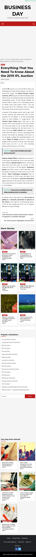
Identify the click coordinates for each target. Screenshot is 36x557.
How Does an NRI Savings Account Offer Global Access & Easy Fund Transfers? (8, 496)
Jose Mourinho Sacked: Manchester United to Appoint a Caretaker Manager (17, 214)
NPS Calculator (6, 366)
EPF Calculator (6, 348)
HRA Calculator (6, 357)
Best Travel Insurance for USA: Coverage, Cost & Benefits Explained (26, 465)
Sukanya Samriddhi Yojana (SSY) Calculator (15, 387)
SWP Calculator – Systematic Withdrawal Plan (15, 390)
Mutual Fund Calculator (9, 363)
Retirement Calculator (8, 378)
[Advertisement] (18, 42)
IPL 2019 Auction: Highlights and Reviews (19, 219)
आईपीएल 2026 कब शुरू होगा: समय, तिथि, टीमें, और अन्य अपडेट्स (8, 287)
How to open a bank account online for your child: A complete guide (26, 495)
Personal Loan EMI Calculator (10, 369)
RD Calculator (6, 375)
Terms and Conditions (10, 542)
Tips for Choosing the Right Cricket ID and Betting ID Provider (8, 319)
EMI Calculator (6, 345)
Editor (4, 259)
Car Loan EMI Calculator (9, 339)
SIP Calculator (6, 384)
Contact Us (21, 542)
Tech (3, 459)
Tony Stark (5, 290)
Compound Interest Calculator (11, 342)
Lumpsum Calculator (8, 360)
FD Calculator (6, 351)
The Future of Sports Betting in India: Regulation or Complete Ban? (9, 256)
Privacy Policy (16, 538)
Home (9, 538)
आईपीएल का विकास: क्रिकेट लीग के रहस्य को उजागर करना (27, 286)
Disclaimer (25, 538)
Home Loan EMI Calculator (9, 354)
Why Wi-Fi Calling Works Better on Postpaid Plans (7, 464)
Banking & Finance (7, 489)
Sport (3, 64)
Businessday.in (28, 554)
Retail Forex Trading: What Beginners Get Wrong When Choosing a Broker (8, 527)
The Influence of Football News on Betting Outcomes (26, 255)
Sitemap (17, 545)
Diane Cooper (5, 79)
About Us (28, 542)
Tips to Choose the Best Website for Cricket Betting (26, 318)
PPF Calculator (6, 372)
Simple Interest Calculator (10, 381)
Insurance (23, 459)
